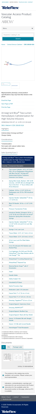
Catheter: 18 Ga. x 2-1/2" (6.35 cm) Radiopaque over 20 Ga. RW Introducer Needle (21, 192)
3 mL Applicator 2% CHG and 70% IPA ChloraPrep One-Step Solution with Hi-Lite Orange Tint (21, 253)
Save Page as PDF (7, 104)
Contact (30, 2)
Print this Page (5, 107)
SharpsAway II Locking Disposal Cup (20, 259)
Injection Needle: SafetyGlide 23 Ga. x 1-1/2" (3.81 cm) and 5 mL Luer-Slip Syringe (21, 224)
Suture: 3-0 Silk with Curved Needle (20, 324)
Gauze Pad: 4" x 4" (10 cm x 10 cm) (20, 297)
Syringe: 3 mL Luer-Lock (16, 229)
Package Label (17, 347)
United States (14, 2)
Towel (10, 271)
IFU (9, 347)
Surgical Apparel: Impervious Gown (19, 304)
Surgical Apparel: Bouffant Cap (18, 311)
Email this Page (6, 100)
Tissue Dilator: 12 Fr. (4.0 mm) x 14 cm (21, 236)
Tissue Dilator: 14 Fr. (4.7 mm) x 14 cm (21, 233)
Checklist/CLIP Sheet (15, 282)
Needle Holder (13, 275)
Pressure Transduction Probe (18, 209)
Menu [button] (5, 28)
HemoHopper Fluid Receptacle (19, 327)
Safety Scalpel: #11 (15, 279)
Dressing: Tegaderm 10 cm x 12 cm (20, 300)
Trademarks (25, 397)
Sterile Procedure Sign (16, 286)
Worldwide (5, 2)
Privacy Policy (6, 397)
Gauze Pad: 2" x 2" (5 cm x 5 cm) (19, 293)
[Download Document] (7, 357)
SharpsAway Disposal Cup (17, 262)
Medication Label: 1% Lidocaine (18, 289)
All (3, 347)
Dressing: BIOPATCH (16, 307)
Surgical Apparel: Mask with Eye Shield (21, 315)
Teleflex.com (23, 2)
